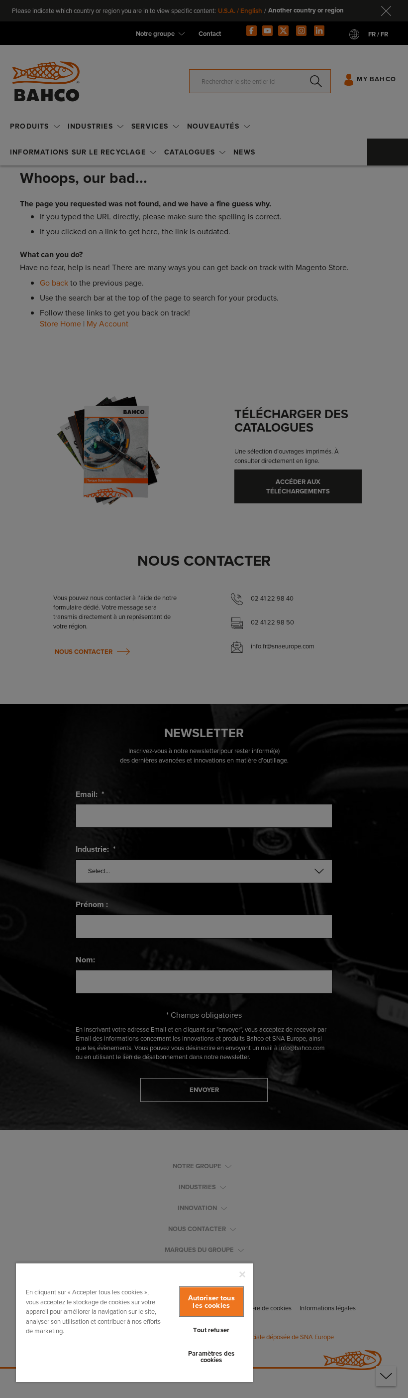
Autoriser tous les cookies (211, 1301)
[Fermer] (242, 1274)
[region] (134, 1322)
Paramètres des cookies (211, 1357)
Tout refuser (211, 1330)
